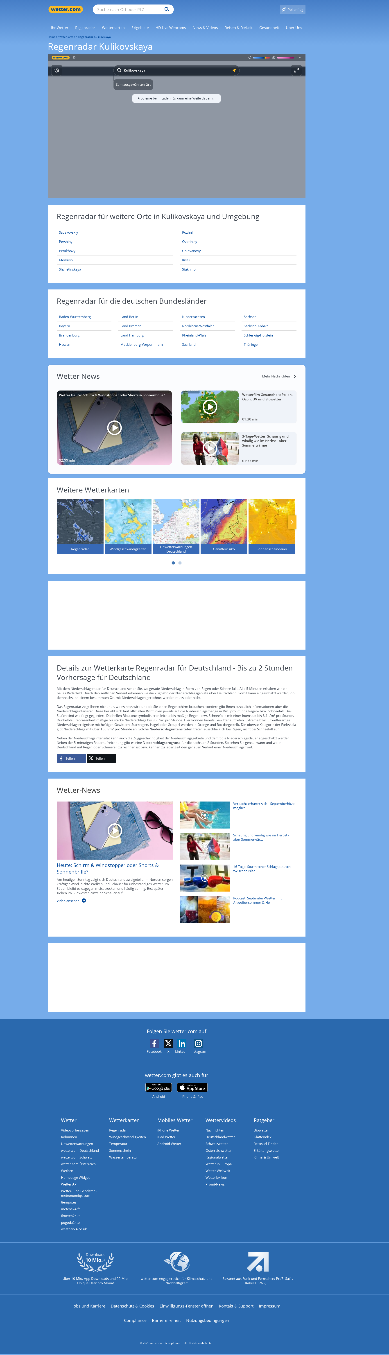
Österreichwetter (219, 1150)
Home (51, 37)
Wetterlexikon (216, 1177)
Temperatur (118, 1143)
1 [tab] (173, 563)
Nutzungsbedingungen (207, 1320)
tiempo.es (68, 1202)
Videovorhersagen (75, 1130)
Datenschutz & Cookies (132, 1306)
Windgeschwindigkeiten (127, 1137)
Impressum (269, 1306)
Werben (67, 1170)
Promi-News (215, 1184)
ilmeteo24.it (70, 1215)
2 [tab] (180, 563)
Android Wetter (169, 1143)
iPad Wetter (166, 1137)
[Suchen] (165, 9)
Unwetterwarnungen (77, 1143)
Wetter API (69, 1184)
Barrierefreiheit (166, 1320)
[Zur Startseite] (66, 9)
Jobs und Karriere (88, 1306)
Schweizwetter (217, 1143)
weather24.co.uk (74, 1229)
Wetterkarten (66, 37)
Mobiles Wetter (174, 1120)
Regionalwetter (217, 1157)
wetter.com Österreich (78, 1164)
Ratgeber (264, 1120)
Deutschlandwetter (220, 1137)
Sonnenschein (120, 1150)
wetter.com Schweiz (76, 1157)
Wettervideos (221, 1120)
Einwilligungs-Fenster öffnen (186, 1306)
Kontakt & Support (236, 1306)
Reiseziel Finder (266, 1143)
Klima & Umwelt (266, 1157)
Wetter (69, 1120)
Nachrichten (215, 1130)
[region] (176, 126)
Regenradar (118, 1130)
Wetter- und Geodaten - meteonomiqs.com (79, 1193)
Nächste (292, 522)
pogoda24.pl (71, 1222)
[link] (60, 28)
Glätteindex (262, 1137)
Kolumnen (69, 1137)
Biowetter (261, 1130)
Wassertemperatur (123, 1157)
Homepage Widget (75, 1177)
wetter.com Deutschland (80, 1150)
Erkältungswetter (267, 1150)
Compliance (135, 1320)
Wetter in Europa (219, 1164)
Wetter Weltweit (218, 1170)
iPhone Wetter (168, 1130)
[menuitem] (60, 27)
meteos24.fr (70, 1209)
